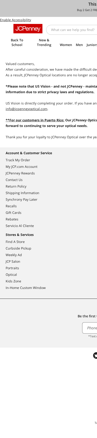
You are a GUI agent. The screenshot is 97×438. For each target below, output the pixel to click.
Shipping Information (22, 193)
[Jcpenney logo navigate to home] (28, 28)
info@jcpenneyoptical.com (26, 109)
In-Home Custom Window (26, 287)
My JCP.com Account (21, 166)
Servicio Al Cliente (20, 225)
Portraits (12, 268)
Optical (11, 274)
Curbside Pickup (18, 248)
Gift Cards (13, 212)
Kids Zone (13, 281)
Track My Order (18, 160)
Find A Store (15, 241)
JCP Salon (13, 261)
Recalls (11, 206)
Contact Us (14, 179)
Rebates (12, 219)
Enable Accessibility (15, 20)
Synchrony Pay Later (21, 199)
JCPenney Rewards (20, 173)
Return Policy (16, 186)
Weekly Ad (14, 255)
